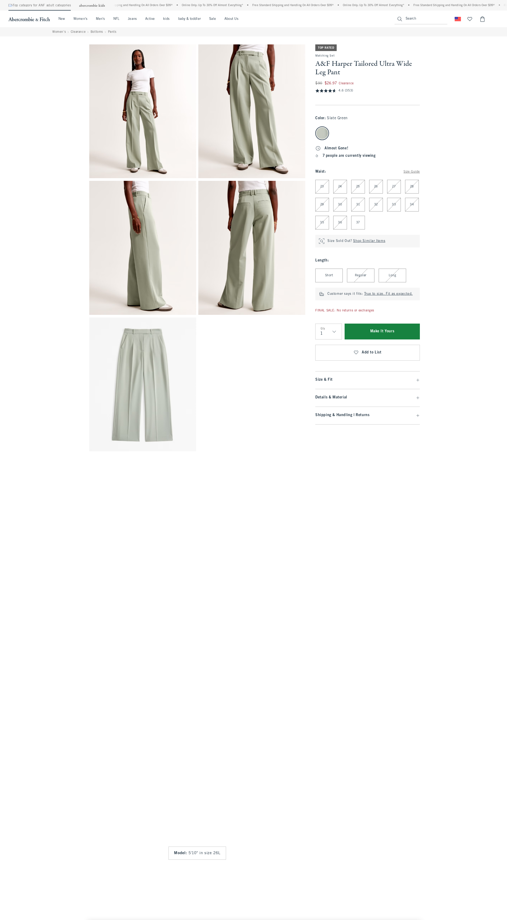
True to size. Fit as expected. (388, 294)
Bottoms (97, 32)
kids (166, 19)
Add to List (372, 352)
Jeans (132, 19)
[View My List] (470, 19)
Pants (112, 32)
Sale (212, 19)
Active (150, 19)
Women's (80, 19)
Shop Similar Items (369, 241)
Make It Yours (382, 331)
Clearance (78, 32)
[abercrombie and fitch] (29, 19)
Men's (100, 19)
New (61, 19)
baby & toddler (189, 19)
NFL (116, 19)
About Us (231, 19)
